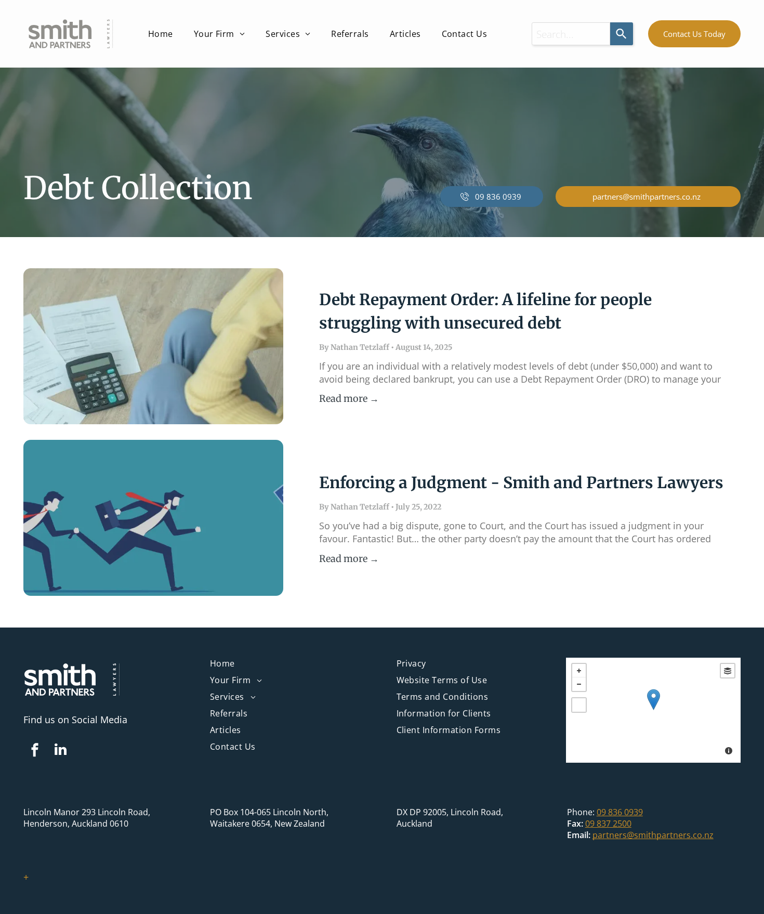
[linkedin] (60, 751)
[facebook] (34, 751)
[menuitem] (160, 34)
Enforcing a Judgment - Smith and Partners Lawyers (521, 482)
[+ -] (653, 710)
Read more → (349, 398)
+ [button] (579, 670)
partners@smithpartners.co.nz (653, 835)
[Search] (621, 33)
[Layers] (727, 670)
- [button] (579, 684)
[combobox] (571, 33)
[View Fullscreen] (579, 705)
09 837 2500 (608, 823)
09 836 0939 (620, 812)
